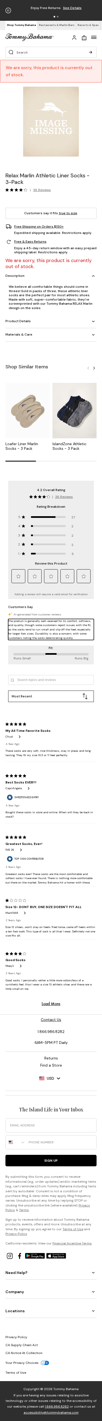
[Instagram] (10, 1255)
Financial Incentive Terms (72, 1243)
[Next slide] (94, 367)
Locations (15, 1310)
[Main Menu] (93, 37)
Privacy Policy (16, 1234)
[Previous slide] (88, 367)
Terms (24, 1210)
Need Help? (16, 1272)
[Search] (90, 52)
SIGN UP (51, 1160)
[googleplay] (35, 1255)
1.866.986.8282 (57, 1406)
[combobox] (16, 1142)
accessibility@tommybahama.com (51, 1412)
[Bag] (84, 37)
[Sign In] (74, 37)
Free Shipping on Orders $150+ (39, 227)
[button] (54, 16)
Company (14, 1291)
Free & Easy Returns (30, 242)
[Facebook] (20, 1255)
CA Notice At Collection (23, 1353)
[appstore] (56, 1255)
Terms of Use (73, 1229)
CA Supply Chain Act (21, 1345)
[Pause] (8, 10)
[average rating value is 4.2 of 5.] (17, 189)
